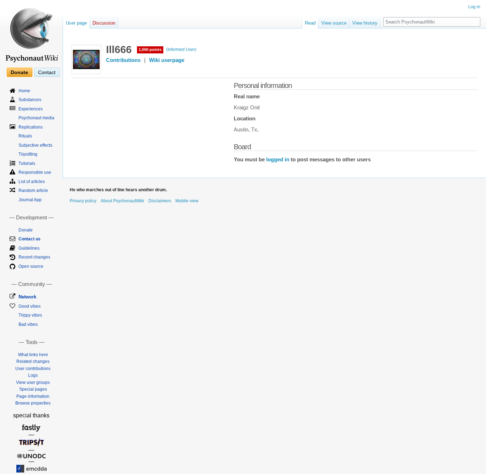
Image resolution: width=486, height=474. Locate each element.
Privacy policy (83, 200)
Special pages (33, 389)
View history (364, 23)
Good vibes (30, 306)
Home (24, 90)
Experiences (31, 108)
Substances (30, 99)
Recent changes (34, 257)
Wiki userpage (166, 60)
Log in (474, 6)
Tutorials (27, 163)
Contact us (30, 238)
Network (27, 296)
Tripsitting (28, 154)
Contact (47, 72)
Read (310, 23)
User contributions (33, 368)
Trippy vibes (30, 315)
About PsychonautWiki (122, 200)
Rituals (25, 136)
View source (334, 23)
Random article (33, 190)
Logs (33, 375)
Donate (19, 72)
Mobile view (187, 200)
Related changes (32, 361)
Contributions (123, 60)
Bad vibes (28, 324)
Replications (31, 127)
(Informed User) (181, 49)
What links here (33, 354)
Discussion (104, 23)
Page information (32, 396)
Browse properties (33, 403)
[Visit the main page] (31, 32)
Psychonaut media (36, 117)
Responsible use (35, 172)
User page (76, 23)
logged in (277, 159)
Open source (31, 266)
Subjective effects (35, 145)
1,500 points (150, 49)
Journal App (30, 199)
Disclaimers (159, 200)
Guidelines (29, 248)
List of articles (32, 181)
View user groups (33, 382)
